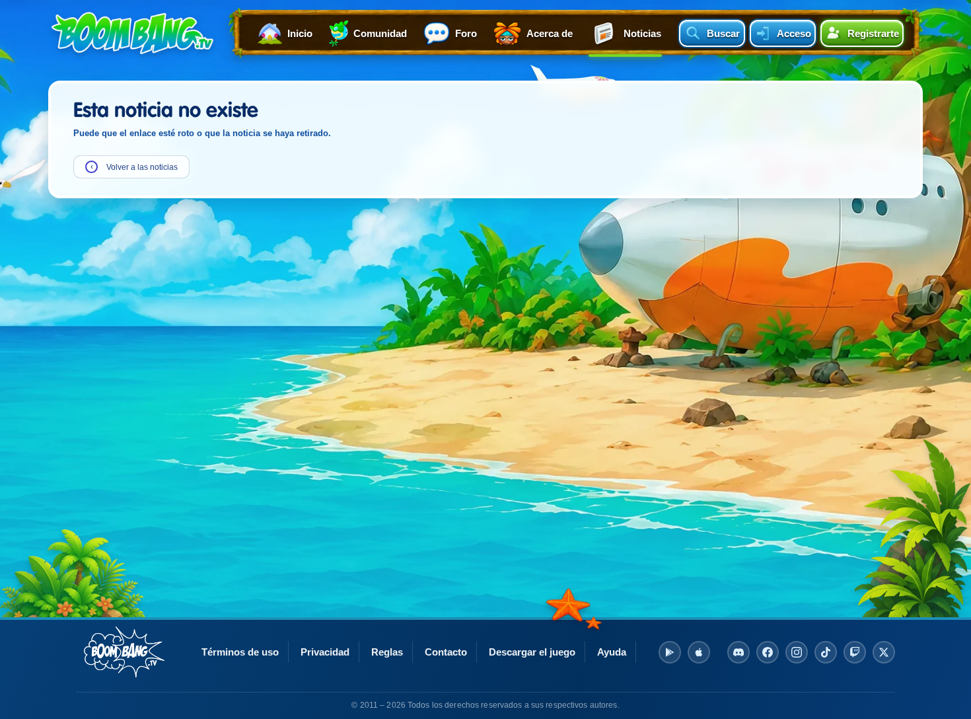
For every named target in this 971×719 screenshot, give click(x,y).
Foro (466, 33)
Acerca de (549, 33)
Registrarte (873, 33)
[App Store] (699, 652)
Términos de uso (240, 652)
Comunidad (380, 33)
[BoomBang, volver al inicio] (124, 651)
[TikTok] (825, 652)
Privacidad (325, 652)
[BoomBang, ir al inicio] (132, 33)
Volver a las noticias (134, 166)
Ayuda (611, 652)
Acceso (794, 33)
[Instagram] (796, 652)
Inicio (299, 33)
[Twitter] (884, 652)
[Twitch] (855, 652)
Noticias (642, 33)
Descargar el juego (532, 652)
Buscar (723, 33)
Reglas (387, 652)
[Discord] (738, 652)
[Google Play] (670, 652)
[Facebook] (767, 652)
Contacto (446, 652)
